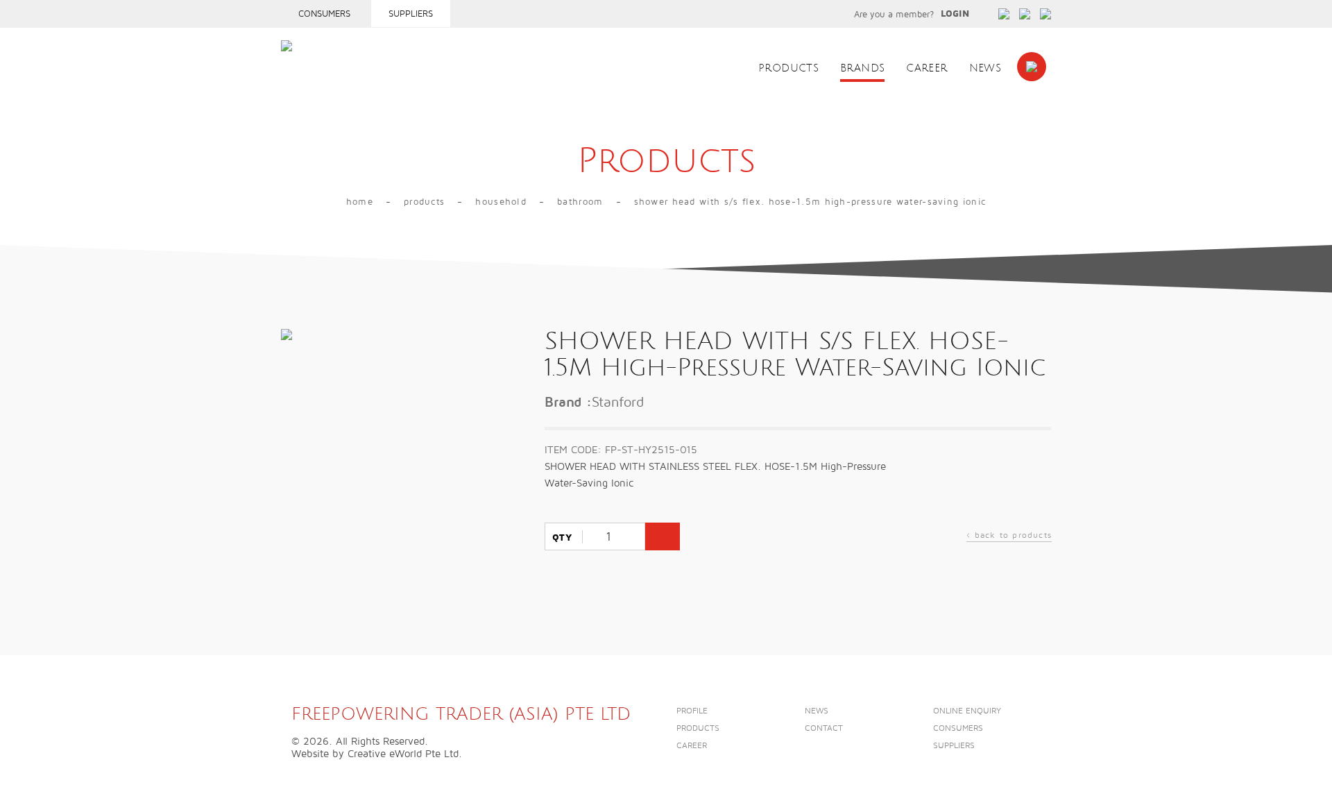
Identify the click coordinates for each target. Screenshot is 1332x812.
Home (359, 202)
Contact (824, 728)
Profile (692, 711)
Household (501, 202)
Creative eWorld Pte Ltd (403, 753)
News (985, 68)
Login (955, 14)
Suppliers (410, 14)
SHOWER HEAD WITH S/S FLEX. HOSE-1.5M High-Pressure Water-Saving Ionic (810, 202)
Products (788, 68)
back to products (1009, 537)
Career (926, 68)
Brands (862, 68)
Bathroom (580, 202)
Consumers (324, 14)
